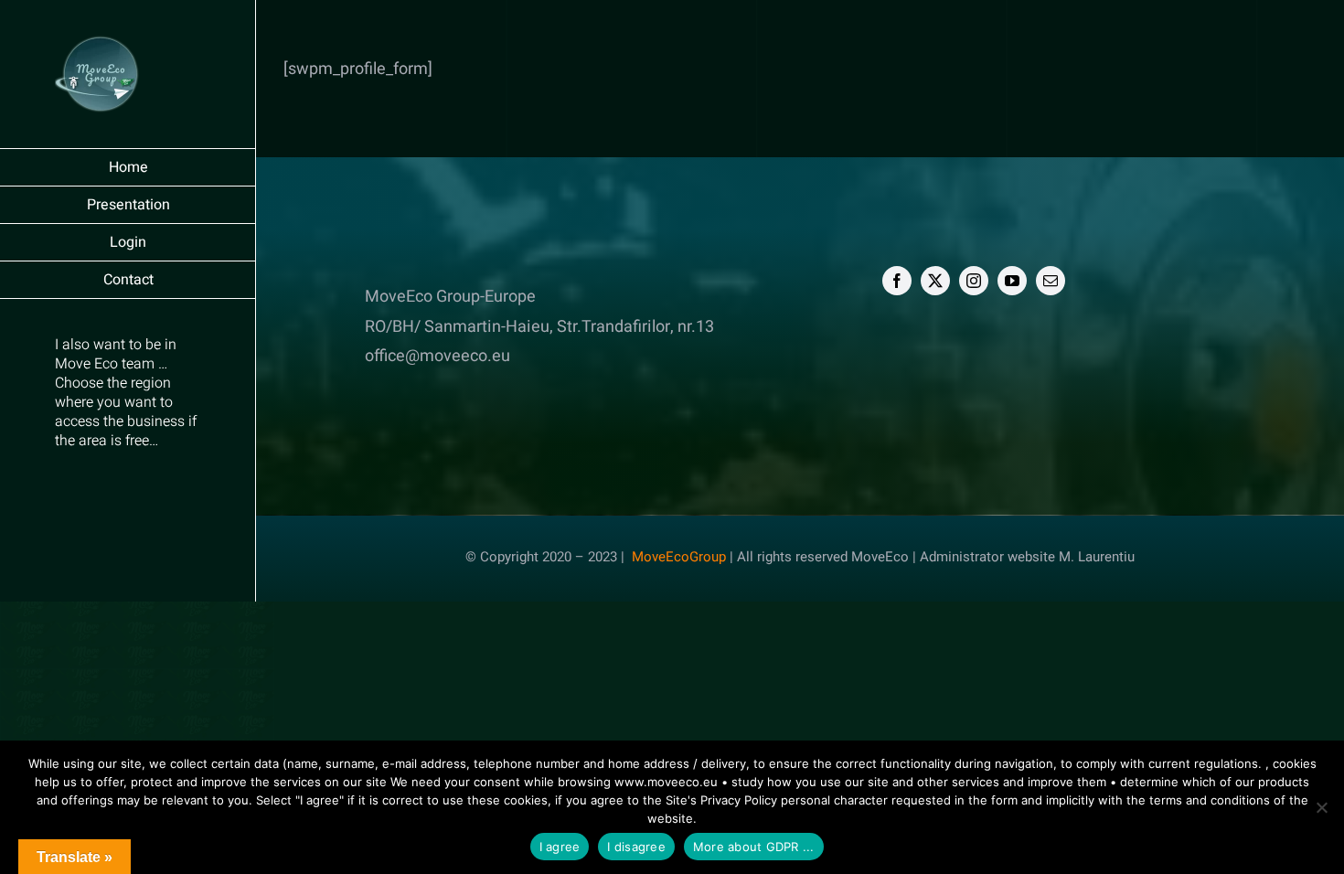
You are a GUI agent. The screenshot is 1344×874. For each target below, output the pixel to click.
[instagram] (973, 280)
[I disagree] (1321, 807)
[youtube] (1012, 280)
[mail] (1050, 280)
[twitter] (935, 280)
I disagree (636, 846)
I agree (560, 846)
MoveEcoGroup (679, 557)
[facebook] (897, 280)
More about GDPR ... (754, 846)
